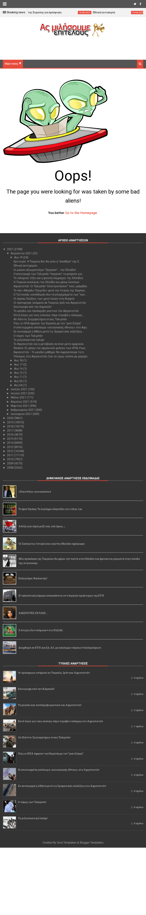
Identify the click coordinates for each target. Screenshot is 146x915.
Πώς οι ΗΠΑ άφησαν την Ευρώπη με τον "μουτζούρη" (47, 323)
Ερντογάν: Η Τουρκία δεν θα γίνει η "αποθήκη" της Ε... (47, 261)
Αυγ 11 (18, 377)
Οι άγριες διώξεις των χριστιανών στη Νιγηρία (44, 298)
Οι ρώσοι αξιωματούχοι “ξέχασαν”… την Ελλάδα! (45, 270)
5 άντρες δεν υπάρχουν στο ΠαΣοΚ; (41, 630)
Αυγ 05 (18, 381)
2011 (10, 455)
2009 (10, 463)
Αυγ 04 (18, 385)
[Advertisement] (73, 47)
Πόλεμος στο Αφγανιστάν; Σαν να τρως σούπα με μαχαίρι (51, 356)
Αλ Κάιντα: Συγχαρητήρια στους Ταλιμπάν (40, 319)
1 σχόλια (138, 726)
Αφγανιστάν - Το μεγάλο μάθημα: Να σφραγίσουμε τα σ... (49, 352)
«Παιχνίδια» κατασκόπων (35, 491)
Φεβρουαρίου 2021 (23, 410)
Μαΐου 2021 (19, 397)
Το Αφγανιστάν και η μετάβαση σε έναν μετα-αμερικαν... (49, 344)
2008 (10, 467)
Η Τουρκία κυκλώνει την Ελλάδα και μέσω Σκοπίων (46, 282)
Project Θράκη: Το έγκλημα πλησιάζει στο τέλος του (50, 509)
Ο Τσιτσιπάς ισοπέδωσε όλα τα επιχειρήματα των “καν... (50, 294)
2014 (10, 442)
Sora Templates (67, 842)
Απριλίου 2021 (20, 401)
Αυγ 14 (18, 368)
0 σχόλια (138, 678)
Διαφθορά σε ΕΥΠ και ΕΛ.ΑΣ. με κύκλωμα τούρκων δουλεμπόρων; (60, 647)
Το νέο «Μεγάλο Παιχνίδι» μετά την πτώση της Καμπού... (50, 290)
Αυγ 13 (18, 372)
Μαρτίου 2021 (20, 405)
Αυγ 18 (18, 360)
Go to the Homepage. (81, 213)
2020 (10, 418)
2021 (10, 249)
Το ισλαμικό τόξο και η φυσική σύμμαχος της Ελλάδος (48, 278)
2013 (10, 447)
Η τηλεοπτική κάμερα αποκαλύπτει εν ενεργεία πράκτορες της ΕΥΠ (61, 595)
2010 (10, 459)
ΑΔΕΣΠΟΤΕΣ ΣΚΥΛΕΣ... (33, 613)
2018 (10, 426)
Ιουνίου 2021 (19, 393)
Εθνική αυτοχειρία (25, 265)
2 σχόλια (138, 710)
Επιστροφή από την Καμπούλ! (33, 306)
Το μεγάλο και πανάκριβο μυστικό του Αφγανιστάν (46, 311)
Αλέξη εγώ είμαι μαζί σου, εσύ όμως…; (42, 526)
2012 (10, 451)
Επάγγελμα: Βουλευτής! (33, 578)
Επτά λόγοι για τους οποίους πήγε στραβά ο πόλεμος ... (49, 315)
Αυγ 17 (18, 364)
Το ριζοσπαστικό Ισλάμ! (29, 340)
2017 (10, 430)
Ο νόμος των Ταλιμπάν (28, 335)
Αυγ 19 (18, 257)
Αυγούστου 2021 (22, 253)
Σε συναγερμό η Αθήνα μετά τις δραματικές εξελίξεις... (49, 331)
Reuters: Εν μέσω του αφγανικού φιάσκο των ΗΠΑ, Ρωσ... (50, 348)
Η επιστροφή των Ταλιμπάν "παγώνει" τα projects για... (48, 274)
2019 (10, 422)
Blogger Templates (91, 842)
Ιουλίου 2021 (19, 389)
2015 (10, 438)
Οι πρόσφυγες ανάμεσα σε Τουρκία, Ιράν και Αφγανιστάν (50, 302)
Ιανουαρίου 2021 (22, 414)
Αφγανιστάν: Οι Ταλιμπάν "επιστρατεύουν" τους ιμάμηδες (50, 286)
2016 (10, 434)
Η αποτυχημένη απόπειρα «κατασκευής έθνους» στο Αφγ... (51, 327)
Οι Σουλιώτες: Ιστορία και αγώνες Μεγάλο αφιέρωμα (52, 543)
